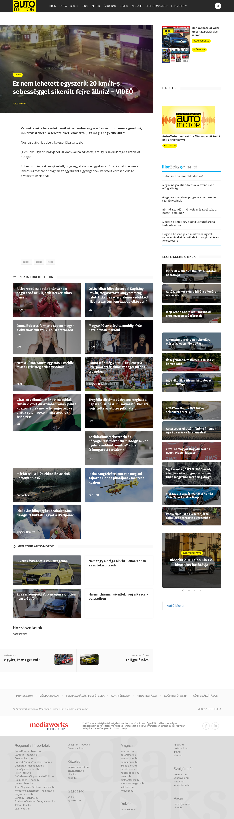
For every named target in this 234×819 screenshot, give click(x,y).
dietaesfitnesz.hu (130, 779)
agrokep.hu (74, 800)
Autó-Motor (176, 605)
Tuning (124, 6)
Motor (96, 6)
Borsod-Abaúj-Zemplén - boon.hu (34, 761)
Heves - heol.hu (24, 783)
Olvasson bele (201, 41)
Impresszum (24, 695)
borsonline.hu (128, 809)
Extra (63, 6)
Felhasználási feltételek (85, 695)
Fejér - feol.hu (23, 772)
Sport (74, 6)
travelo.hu (126, 776)
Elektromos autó (156, 6)
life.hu (177, 751)
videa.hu (179, 781)
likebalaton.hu (129, 765)
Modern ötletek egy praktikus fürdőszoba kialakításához (188, 223)
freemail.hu (180, 774)
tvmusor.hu (127, 790)
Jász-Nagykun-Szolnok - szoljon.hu (35, 787)
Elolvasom (170, 145)
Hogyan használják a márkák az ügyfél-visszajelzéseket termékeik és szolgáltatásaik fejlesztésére (190, 237)
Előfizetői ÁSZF (175, 695)
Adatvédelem (120, 695)
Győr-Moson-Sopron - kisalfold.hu (34, 776)
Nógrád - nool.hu (24, 794)
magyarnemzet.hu (78, 767)
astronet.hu (127, 751)
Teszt (85, 6)
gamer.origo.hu (129, 761)
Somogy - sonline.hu (26, 797)
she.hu (178, 755)
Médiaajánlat (49, 695)
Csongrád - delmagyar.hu (29, 765)
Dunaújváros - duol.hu (27, 769)
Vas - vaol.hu (22, 808)
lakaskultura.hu (129, 758)
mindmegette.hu (130, 772)
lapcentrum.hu (182, 785)
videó (50, 262)
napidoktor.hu (128, 769)
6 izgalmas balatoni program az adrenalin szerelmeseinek (189, 199)
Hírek (52, 6)
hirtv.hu (72, 774)
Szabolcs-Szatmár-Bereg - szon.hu (35, 801)
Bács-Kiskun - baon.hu (28, 751)
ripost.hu (179, 744)
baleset (26, 262)
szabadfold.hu (76, 770)
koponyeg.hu (181, 777)
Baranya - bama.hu (26, 754)
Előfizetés (177, 6)
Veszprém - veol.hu (79, 744)
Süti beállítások (205, 695)
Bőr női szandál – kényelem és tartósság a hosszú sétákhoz (189, 211)
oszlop (39, 262)
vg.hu (71, 796)
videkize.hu (127, 787)
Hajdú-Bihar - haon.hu (27, 779)
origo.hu (72, 777)
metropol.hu (181, 748)
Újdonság (110, 6)
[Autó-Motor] (24, 6)
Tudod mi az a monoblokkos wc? (182, 176)
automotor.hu (128, 754)
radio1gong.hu (182, 804)
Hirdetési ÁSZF (147, 695)
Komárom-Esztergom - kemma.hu (34, 790)
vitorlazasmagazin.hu (133, 783)
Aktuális (137, 6)
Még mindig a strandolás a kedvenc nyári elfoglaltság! (188, 186)
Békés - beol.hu (24, 758)
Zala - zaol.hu (76, 748)
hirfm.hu (178, 807)
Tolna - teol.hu (23, 804)
